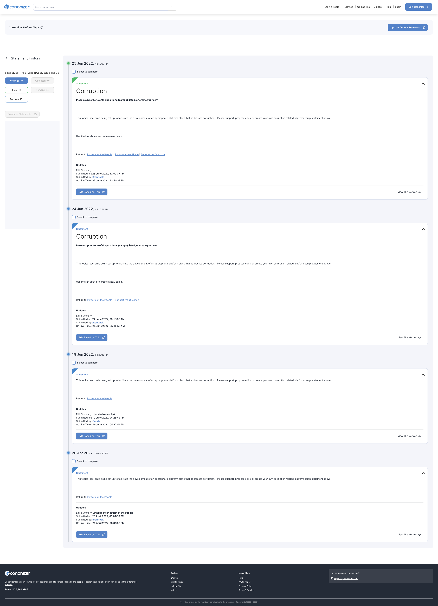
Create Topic (177, 582)
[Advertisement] (32, 175)
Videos (378, 6)
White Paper (244, 582)
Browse (349, 6)
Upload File (363, 6)
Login (398, 6)
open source (26, 581)
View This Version (407, 192)
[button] (423, 84)
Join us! (8, 584)
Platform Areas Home (127, 154)
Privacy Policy (246, 586)
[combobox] (104, 7)
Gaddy (96, 421)
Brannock (98, 176)
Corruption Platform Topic (24, 27)
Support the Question (153, 154)
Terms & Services (247, 590)
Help (388, 6)
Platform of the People (99, 154)
